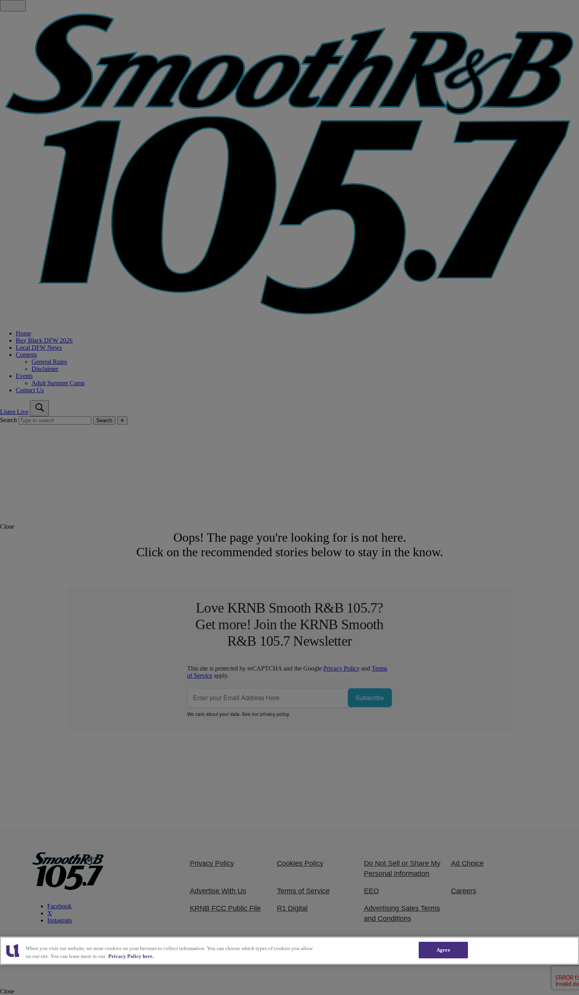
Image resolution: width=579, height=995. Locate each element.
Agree (443, 950)
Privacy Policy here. (131, 956)
